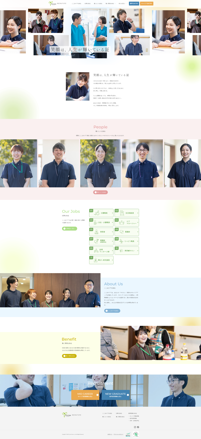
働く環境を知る (110, 3)
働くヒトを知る (106, 416)
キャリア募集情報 (134, 416)
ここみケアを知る (107, 413)
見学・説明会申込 (134, 420)
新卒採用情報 (133, 418)
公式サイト (110, 434)
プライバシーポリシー (118, 434)
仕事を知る (119, 413)
